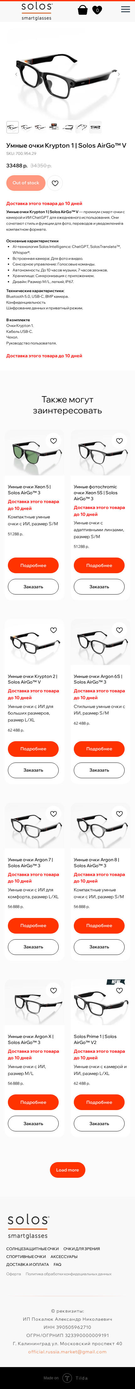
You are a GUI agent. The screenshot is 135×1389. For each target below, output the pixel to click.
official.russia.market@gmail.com (67, 1352)
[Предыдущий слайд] (16, 74)
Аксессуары (64, 1256)
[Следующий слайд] (118, 74)
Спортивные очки (26, 1256)
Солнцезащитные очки (32, 1248)
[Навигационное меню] (125, 9)
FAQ (57, 1264)
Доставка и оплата (27, 1264)
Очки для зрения (81, 1248)
